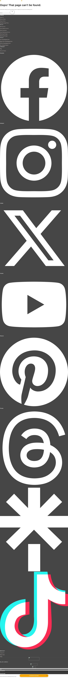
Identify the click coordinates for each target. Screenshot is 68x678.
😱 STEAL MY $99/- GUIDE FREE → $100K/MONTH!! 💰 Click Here (13, 0)
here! (17, 676)
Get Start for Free (34, 675)
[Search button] (12, 12)
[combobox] (5, 12)
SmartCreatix (2, 673)
